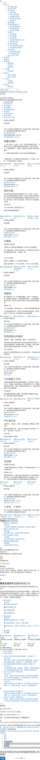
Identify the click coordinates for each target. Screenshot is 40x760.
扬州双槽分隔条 (12, 7)
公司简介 (10, 81)
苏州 (11, 731)
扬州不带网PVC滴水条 (16, 46)
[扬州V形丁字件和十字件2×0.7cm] (20, 516)
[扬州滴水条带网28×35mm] (6, 440)
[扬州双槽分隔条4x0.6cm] (6, 165)
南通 (14, 731)
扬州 (28, 731)
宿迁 (38, 731)
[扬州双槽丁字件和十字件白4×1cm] (6, 516)
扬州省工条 (13, 20)
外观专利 (10, 65)
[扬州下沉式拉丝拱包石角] (20, 165)
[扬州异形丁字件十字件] (33, 516)
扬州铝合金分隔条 (15, 18)
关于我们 (6, 79)
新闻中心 (6, 73)
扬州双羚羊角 (12, 9)
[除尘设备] (3, 643)
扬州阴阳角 (13, 36)
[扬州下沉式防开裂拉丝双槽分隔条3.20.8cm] (33, 166)
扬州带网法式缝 (14, 53)
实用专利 (10, 67)
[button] (15, 758)
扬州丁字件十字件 (13, 55)
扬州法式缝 (11, 50)
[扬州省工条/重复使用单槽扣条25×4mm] (6, 268)
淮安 (22, 731)
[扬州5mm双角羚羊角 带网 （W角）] (20, 217)
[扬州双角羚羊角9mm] (6, 217)
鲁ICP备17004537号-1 (10, 727)
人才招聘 (6, 69)
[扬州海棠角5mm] (6, 316)
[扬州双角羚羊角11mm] (33, 217)
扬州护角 (10, 32)
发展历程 (10, 83)
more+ (2, 704)
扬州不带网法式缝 (15, 51)
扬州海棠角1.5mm (9, 289)
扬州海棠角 (11, 22)
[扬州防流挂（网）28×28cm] (6, 358)
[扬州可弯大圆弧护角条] (20, 400)
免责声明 (2, 733)
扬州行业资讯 (12, 77)
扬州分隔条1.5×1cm (10, 457)
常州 (8, 731)
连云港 (19, 731)
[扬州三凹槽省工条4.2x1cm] (33, 268)
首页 (5, 3)
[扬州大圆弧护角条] (33, 399)
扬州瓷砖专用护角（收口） (18, 40)
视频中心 (6, 59)
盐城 (25, 731)
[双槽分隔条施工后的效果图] (34, 636)
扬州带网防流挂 (14, 28)
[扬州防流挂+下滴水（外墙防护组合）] (20, 358)
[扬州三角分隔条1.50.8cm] (20, 268)
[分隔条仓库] (32, 643)
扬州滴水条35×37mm (10, 416)
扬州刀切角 (13, 38)
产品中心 (6, 5)
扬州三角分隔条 (14, 15)
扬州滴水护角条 (14, 30)
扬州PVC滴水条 (12, 44)
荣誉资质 (6, 61)
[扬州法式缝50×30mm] (20, 483)
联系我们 (6, 85)
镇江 (31, 731)
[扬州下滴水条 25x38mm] (20, 440)
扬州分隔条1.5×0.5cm (10, 237)
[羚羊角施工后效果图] (20, 636)
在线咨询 (6, 133)
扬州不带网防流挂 (15, 26)
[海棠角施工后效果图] (6, 636)
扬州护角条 (13, 34)
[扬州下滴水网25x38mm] (33, 440)
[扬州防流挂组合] (33, 357)
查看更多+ (3, 575)
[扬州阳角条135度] (6, 399)
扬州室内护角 (14, 42)
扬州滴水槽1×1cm (9, 332)
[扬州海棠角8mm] (33, 316)
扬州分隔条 (11, 11)
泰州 (34, 731)
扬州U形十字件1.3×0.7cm (12, 503)
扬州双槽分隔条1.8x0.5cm (12, 137)
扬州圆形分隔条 (14, 16)
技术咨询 (12, 133)
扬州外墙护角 (17, 92)
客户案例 (6, 57)
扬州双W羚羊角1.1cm (10, 186)
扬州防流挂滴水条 (13, 24)
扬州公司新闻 (12, 75)
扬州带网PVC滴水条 (16, 48)
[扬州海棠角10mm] (20, 316)
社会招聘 (10, 71)
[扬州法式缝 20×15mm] (6, 483)
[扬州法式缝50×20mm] (33, 483)
